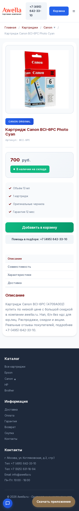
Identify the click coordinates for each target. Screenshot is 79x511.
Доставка (15, 282)
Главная (10, 27)
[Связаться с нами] (7, 503)
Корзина (59, 11)
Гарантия (11, 421)
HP (6, 384)
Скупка (9, 433)
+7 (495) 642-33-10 (35, 11)
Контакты (11, 438)
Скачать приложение (54, 501)
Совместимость (19, 266)
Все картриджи (15, 366)
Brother (9, 390)
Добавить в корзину (39, 227)
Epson (8, 372)
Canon (48, 27)
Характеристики (19, 274)
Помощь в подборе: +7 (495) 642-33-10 (39, 239)
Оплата (9, 415)
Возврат (10, 427)
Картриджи (30, 27)
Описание (15, 258)
